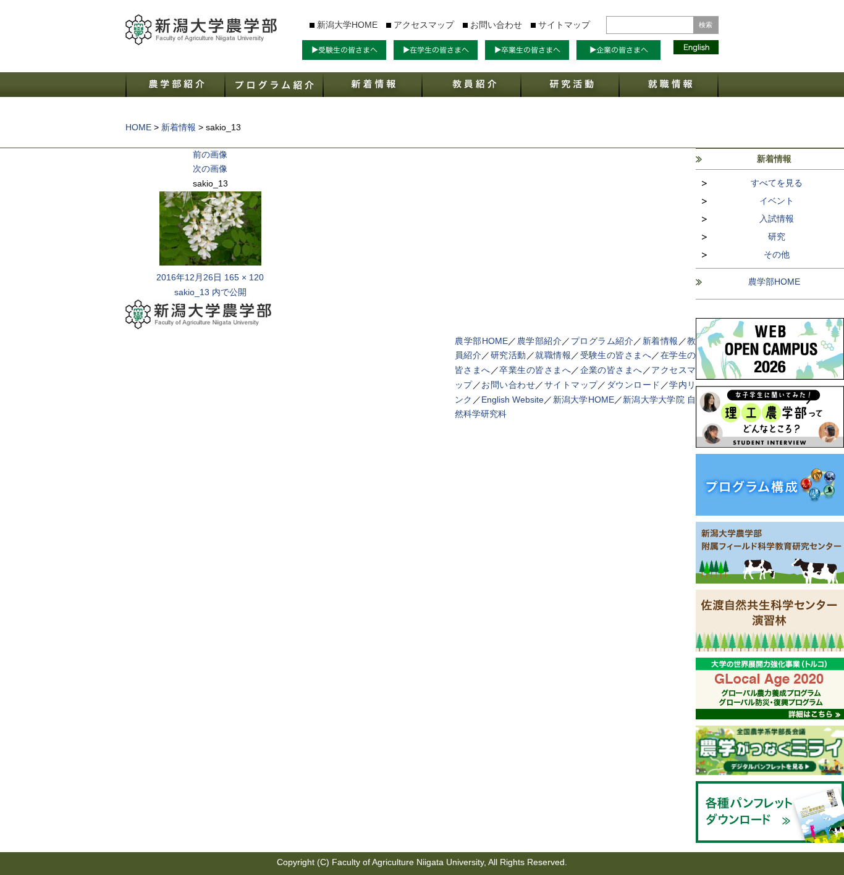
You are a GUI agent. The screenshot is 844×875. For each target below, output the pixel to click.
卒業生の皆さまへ (535, 370)
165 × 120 (244, 277)
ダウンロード (633, 385)
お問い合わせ (496, 25)
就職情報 (553, 355)
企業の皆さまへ (611, 370)
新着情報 (660, 341)
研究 (776, 236)
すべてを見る (777, 183)
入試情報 (776, 219)
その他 (777, 254)
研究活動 (508, 355)
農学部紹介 (539, 341)
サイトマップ (564, 25)
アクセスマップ (424, 25)
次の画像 (210, 169)
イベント (776, 201)
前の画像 (210, 154)
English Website (512, 399)
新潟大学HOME (347, 25)
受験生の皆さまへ (616, 355)
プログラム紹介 (602, 341)
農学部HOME (774, 282)
